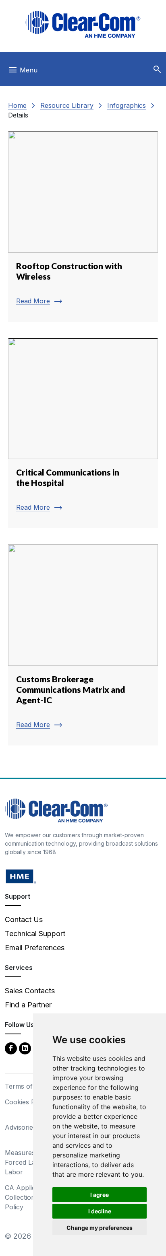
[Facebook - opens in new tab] (11, 1048)
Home (17, 105)
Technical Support (35, 933)
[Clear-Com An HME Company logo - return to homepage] (56, 810)
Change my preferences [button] (99, 1227)
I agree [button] (99, 1194)
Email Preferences (34, 947)
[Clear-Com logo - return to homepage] (83, 24)
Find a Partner (28, 1005)
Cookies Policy (27, 1102)
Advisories (20, 1127)
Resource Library (66, 105)
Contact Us (24, 919)
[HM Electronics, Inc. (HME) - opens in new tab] (21, 876)
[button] (157, 69)
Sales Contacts (30, 990)
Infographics (126, 105)
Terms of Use (26, 1086)
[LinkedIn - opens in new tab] (25, 1048)
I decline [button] (99, 1211)
